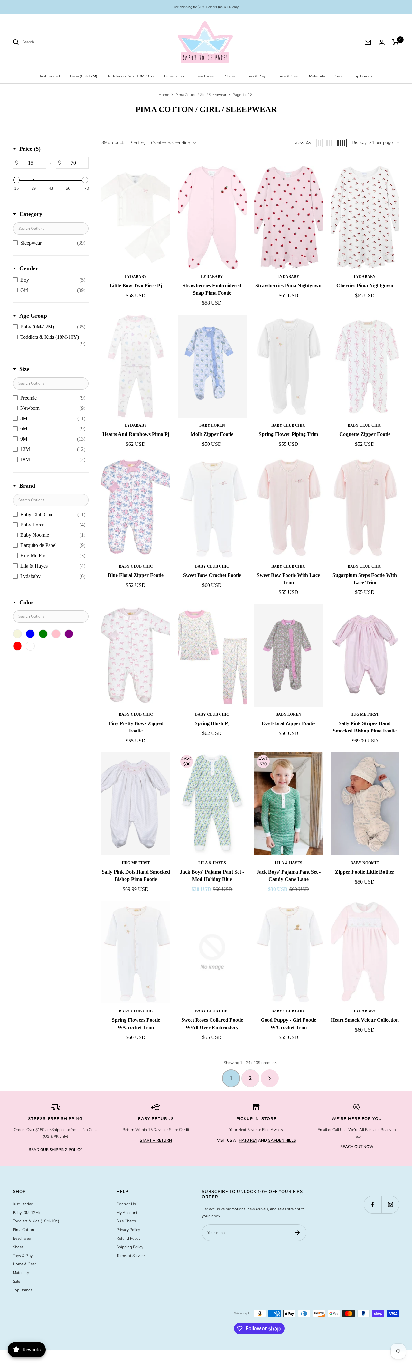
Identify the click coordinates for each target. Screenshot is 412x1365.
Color (26, 602)
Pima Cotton (174, 76)
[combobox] (71, 42)
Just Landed (50, 76)
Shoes (230, 76)
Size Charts (126, 1221)
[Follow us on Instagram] (390, 1204)
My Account (127, 1212)
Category (30, 214)
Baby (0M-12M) (83, 76)
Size (24, 369)
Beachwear (205, 76)
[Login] (382, 42)
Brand (27, 485)
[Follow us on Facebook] (372, 1204)
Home (164, 94)
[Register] (297, 1232)
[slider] (16, 180)
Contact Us (126, 1204)
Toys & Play (256, 76)
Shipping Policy (130, 1247)
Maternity (317, 76)
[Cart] (395, 42)
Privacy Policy (128, 1229)
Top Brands (362, 76)
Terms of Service (131, 1255)
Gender (28, 268)
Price (30, 149)
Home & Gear (287, 76)
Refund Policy (128, 1238)
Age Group (33, 315)
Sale (338, 76)
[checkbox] (49, 243)
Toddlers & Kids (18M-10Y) (131, 76)
